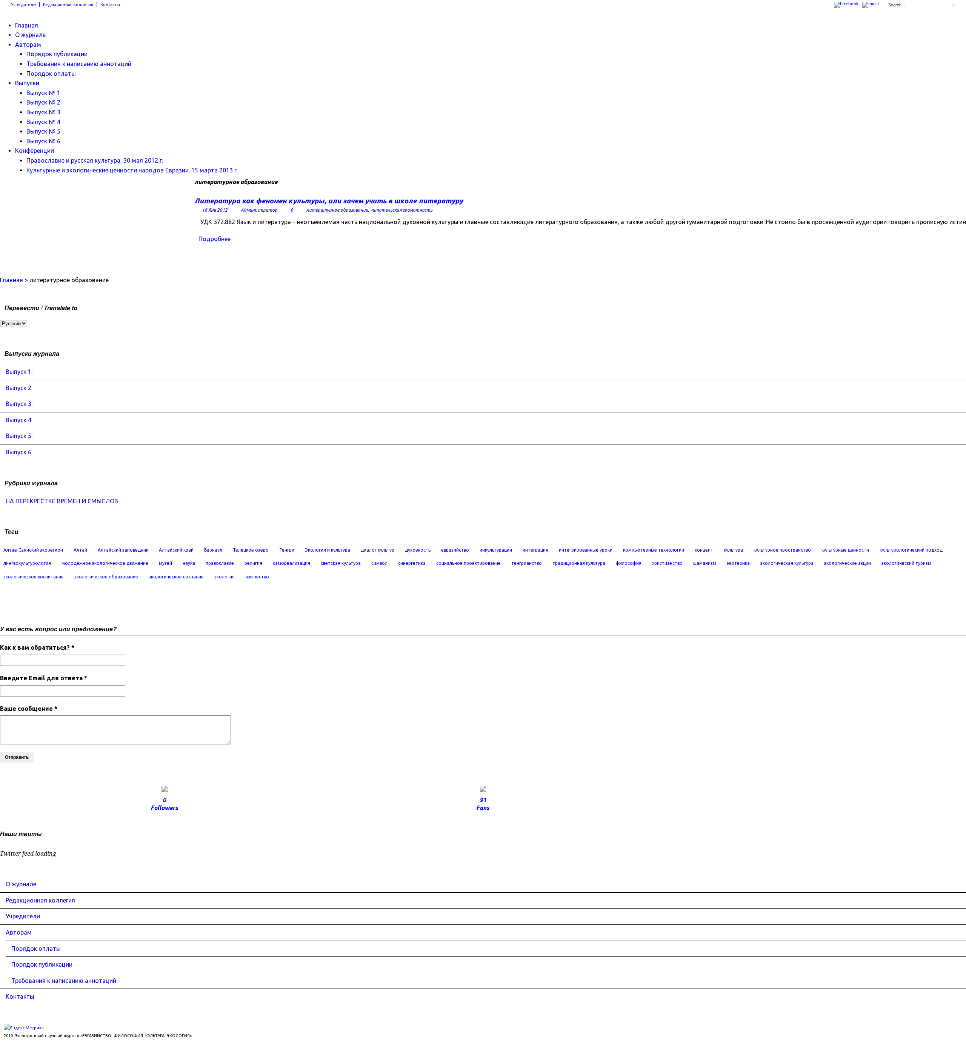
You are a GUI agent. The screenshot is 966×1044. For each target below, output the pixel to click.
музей (165, 563)
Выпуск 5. (19, 435)
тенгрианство (526, 563)
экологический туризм (906, 563)
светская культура (341, 563)
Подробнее (214, 238)
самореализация (291, 563)
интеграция (535, 549)
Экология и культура (327, 549)
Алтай (80, 549)
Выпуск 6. (19, 452)
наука (189, 563)
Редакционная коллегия (68, 4)
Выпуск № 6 (43, 141)
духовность (418, 549)
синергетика (412, 563)
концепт (704, 549)
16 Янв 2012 (215, 210)
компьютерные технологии (653, 549)
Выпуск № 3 (43, 112)
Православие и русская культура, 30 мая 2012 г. (94, 160)
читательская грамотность (401, 210)
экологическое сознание (176, 576)
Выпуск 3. (19, 403)
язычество (257, 576)
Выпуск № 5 (43, 131)
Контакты (110, 4)
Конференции (34, 150)
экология (224, 576)
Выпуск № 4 (43, 121)
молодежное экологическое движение (105, 563)
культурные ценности (845, 549)
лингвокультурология (27, 563)
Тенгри (286, 549)
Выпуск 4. (19, 420)
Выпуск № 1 (43, 92)
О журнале (30, 34)
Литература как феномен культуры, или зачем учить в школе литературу (328, 201)
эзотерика (738, 563)
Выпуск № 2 (43, 102)
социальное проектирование (468, 563)
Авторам (28, 44)
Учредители (23, 4)
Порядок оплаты (51, 73)
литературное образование (337, 210)
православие (220, 563)
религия (253, 563)
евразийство (455, 549)
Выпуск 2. (19, 387)
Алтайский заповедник (123, 549)
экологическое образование (106, 576)
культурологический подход (911, 549)
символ (379, 563)
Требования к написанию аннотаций (78, 63)
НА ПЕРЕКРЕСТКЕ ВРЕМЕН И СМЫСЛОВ (62, 501)
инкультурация (496, 549)
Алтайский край (176, 549)
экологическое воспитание (33, 576)
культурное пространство (782, 549)
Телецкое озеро (251, 549)
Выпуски (27, 83)
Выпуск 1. (19, 371)
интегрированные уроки (585, 549)
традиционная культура (578, 563)
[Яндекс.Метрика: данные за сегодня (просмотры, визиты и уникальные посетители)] (24, 1028)
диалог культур (377, 549)
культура (733, 549)
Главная (26, 25)
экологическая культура (787, 563)
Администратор (259, 210)
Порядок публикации (57, 54)
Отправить (17, 757)
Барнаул (213, 549)
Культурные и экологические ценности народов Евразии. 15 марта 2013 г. (132, 170)
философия (628, 563)
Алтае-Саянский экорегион (33, 549)
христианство (667, 563)
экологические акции (847, 563)
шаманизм (704, 563)
